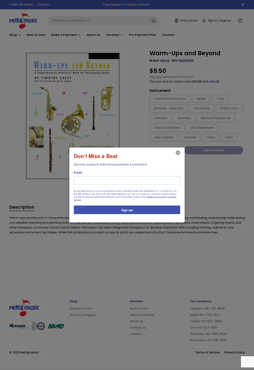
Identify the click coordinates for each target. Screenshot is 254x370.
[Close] (178, 155)
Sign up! (127, 210)
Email (78, 172)
